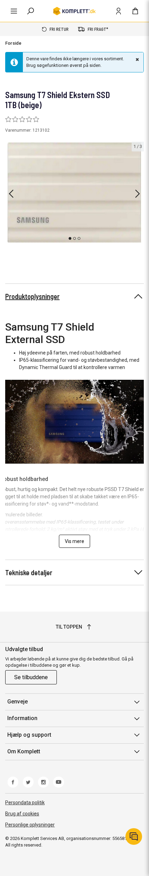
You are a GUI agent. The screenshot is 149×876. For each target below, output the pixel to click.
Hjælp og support (29, 735)
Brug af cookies (22, 813)
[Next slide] (137, 193)
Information (22, 718)
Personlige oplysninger (30, 824)
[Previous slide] (11, 193)
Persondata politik (25, 802)
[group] (74, 192)
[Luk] (136, 59)
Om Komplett (23, 751)
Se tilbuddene (31, 677)
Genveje (17, 701)
